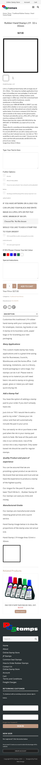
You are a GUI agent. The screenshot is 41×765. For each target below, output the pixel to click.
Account (6, 672)
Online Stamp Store (11, 652)
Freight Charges (9, 682)
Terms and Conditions (12, 679)
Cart (4, 676)
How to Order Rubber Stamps (15, 663)
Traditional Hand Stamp (16, 296)
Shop (9, 13)
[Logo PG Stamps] (9, 7)
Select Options (20, 611)
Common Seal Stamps (12, 659)
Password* (7, 713)
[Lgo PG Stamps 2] (20, 627)
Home (5, 13)
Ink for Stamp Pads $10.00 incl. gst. (20, 605)
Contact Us (7, 666)
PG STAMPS (15, 301)
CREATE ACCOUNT (20, 751)
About (5, 649)
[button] (33, 7)
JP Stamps (7, 656)
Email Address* (8, 704)
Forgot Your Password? (10, 722)
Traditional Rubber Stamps (21, 13)
